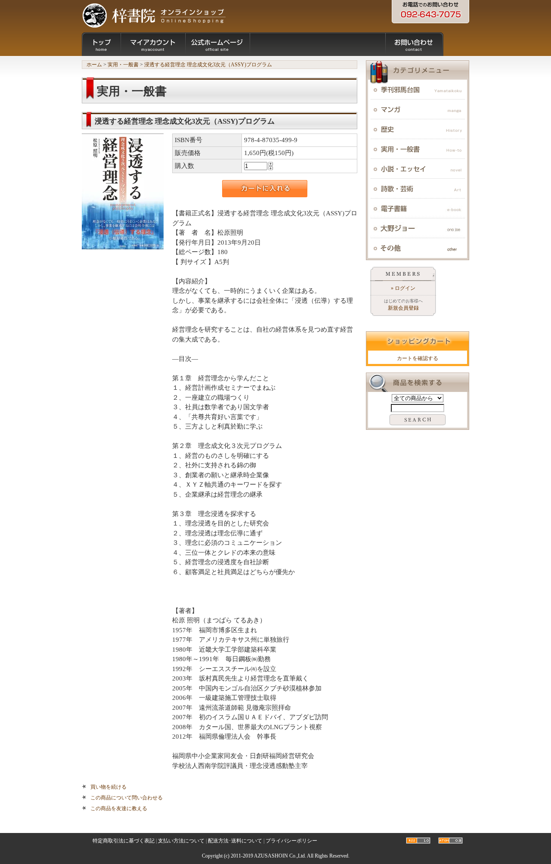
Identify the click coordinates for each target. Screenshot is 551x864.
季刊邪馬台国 (417, 89)
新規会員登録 (403, 308)
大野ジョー (417, 228)
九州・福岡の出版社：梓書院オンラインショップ (154, 15)
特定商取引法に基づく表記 (124, 841)
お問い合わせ (414, 44)
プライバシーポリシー (291, 841)
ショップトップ (101, 44)
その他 (417, 248)
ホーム (94, 65)
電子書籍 (417, 208)
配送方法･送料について (235, 841)
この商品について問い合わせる (126, 798)
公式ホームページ (217, 44)
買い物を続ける (108, 787)
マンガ (417, 109)
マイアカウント (153, 44)
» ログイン (403, 288)
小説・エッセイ (417, 169)
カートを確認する (417, 358)
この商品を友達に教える (118, 808)
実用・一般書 (123, 65)
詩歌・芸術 (417, 189)
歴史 (417, 129)
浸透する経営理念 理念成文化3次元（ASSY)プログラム (208, 65)
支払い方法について (181, 841)
